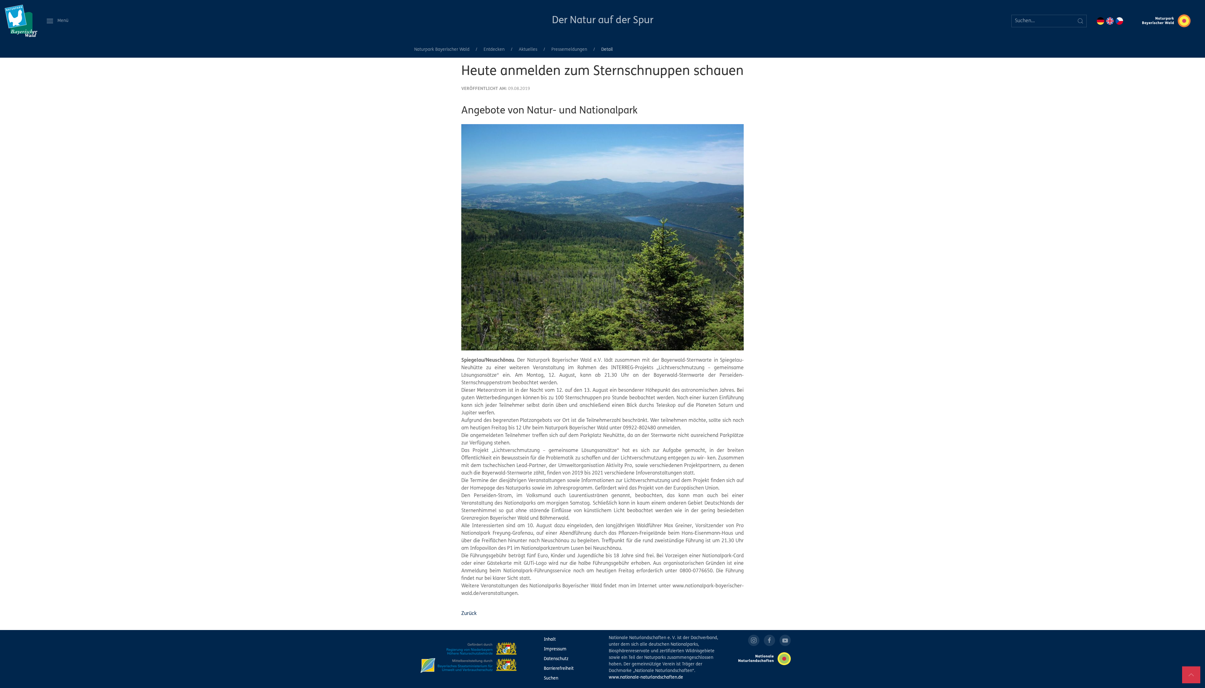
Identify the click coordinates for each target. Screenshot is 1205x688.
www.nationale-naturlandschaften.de (646, 677)
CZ (1119, 21)
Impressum (555, 649)
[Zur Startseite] (21, 21)
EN (1110, 21)
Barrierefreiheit (559, 668)
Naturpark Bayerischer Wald (441, 49)
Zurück (469, 613)
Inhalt (550, 639)
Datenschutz (556, 659)
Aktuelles (528, 49)
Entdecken (494, 49)
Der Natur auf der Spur (602, 21)
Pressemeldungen (569, 49)
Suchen (551, 678)
